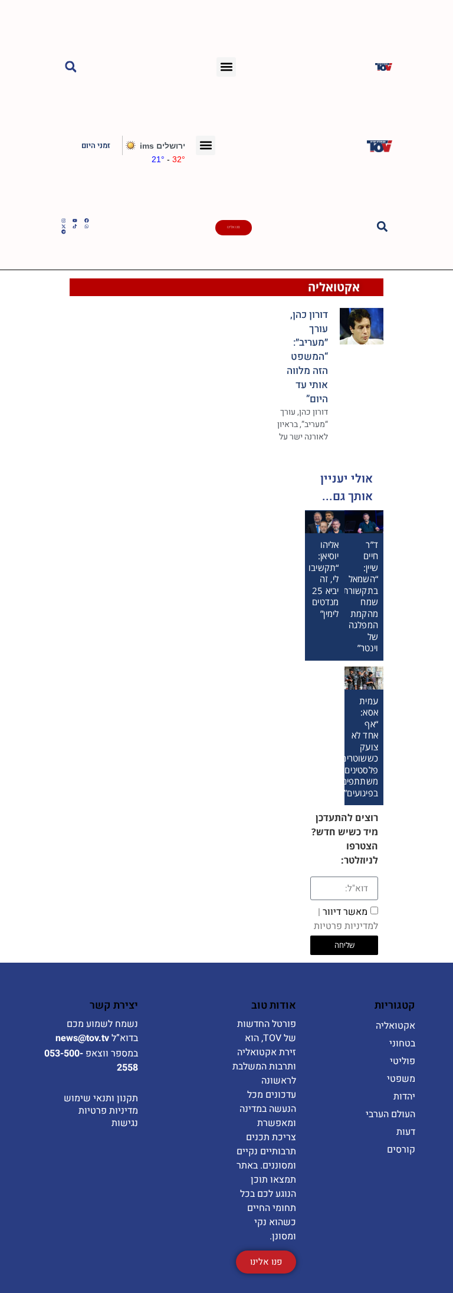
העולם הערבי (390, 1114)
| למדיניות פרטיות (346, 919)
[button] (226, 67)
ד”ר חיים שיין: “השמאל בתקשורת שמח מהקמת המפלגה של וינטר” (360, 596)
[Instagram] (63, 220)
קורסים (401, 1150)
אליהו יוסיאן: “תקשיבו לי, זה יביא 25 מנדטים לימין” (323, 579)
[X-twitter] (63, 226)
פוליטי (402, 1061)
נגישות (124, 1123)
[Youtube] (75, 220)
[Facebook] (86, 220)
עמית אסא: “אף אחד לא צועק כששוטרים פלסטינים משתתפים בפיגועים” (359, 747)
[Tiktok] (75, 226)
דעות (405, 1132)
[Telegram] (63, 231)
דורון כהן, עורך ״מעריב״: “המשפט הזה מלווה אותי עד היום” (307, 356)
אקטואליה (334, 287)
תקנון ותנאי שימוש (101, 1098)
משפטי (401, 1079)
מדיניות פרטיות (108, 1111)
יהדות (404, 1096)
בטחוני (402, 1043)
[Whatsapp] (86, 226)
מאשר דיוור (346, 919)
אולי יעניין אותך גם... (346, 487)
